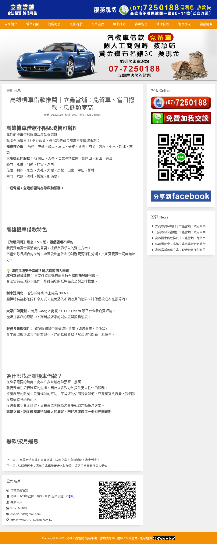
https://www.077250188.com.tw (31, 520)
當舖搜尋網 (107, 538)
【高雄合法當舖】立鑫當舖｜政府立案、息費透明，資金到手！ (59, 460)
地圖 (70, 496)
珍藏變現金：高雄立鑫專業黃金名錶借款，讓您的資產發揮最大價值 (62, 465)
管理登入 (184, 24)
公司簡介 (10, 24)
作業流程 (97, 24)
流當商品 (54, 24)
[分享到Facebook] (181, 197)
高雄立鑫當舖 (93, 115)
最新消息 (76, 24)
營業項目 (32, 24)
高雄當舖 (132, 538)
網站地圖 (146, 538)
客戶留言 (141, 24)
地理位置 (162, 24)
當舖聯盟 (206, 24)
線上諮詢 (119, 24)
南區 (120, 538)
